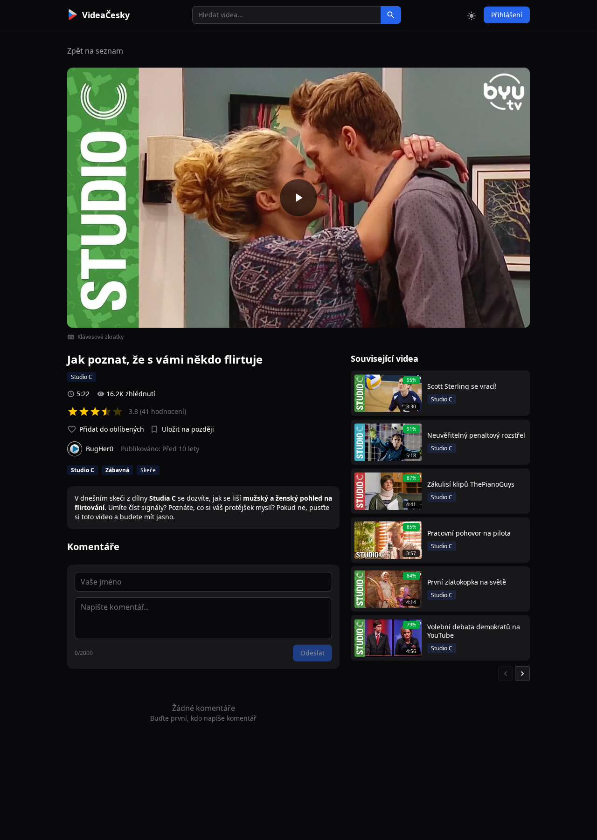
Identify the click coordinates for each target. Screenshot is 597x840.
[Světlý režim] (471, 15)
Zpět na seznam (95, 51)
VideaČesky (106, 15)
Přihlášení (506, 14)
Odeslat (312, 652)
